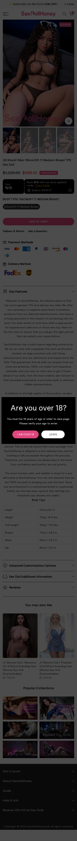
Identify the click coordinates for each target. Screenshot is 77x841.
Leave (53, 434)
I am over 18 (25, 434)
